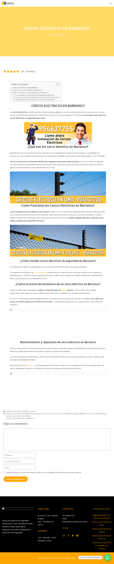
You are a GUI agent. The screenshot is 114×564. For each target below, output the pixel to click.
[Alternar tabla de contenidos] (56, 84)
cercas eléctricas (40, 272)
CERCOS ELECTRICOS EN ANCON (18, 416)
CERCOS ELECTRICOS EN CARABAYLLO (20, 418)
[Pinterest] (77, 535)
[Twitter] (72, 535)
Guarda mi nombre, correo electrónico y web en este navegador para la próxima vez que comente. (44, 472)
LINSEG (32, 411)
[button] (107, 557)
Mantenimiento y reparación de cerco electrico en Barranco (35, 100)
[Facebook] (68, 535)
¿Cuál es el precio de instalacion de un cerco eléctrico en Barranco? (37, 97)
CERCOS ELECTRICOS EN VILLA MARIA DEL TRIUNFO (101, 545)
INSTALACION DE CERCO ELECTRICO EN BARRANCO (53, 414)
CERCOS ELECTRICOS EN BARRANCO (25, 88)
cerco (64, 290)
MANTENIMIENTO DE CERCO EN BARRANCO (90, 414)
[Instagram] (63, 535)
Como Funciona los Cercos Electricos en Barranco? (31, 93)
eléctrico (31, 365)
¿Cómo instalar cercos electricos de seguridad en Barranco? (35, 95)
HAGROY (26, 411)
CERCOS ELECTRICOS (14, 411)
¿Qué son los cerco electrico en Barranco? (27, 90)
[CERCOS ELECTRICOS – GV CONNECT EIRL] (7, 3)
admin (63, 35)
